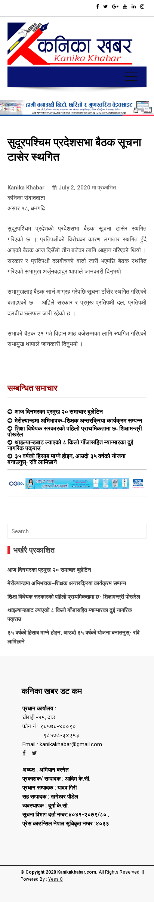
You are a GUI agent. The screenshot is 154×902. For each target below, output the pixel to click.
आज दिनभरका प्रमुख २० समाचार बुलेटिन (59, 411)
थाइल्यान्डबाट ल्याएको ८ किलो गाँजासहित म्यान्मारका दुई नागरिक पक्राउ (70, 445)
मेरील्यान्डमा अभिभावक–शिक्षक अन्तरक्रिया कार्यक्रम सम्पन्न (78, 420)
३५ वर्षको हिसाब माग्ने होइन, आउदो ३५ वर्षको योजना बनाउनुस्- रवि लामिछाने (66, 459)
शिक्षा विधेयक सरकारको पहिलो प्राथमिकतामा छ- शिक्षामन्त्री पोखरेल (74, 431)
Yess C (55, 879)
